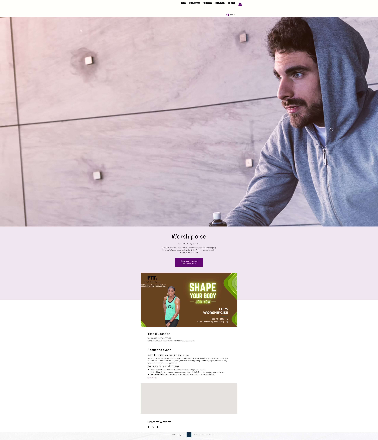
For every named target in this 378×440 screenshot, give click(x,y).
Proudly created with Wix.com (204, 435)
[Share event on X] (153, 427)
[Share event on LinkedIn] (158, 427)
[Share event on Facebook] (148, 427)
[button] (240, 4)
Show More (152, 378)
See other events (189, 263)
